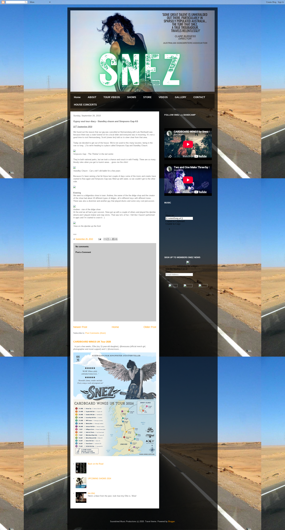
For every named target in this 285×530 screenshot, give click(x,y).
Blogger (171, 521)
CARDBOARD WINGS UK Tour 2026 (92, 341)
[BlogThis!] (107, 239)
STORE (147, 97)
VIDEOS (163, 97)
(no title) (91, 493)
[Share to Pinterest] (116, 239)
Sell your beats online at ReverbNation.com (188, 287)
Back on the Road (95, 464)
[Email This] (104, 239)
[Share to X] (110, 239)
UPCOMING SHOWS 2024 (99, 478)
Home (77, 97)
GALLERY (180, 97)
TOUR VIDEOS (111, 97)
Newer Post (80, 327)
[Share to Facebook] (113, 239)
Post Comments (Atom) (95, 333)
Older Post (150, 327)
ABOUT (92, 97)
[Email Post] (99, 239)
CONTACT (199, 97)
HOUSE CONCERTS (85, 104)
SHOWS (131, 97)
